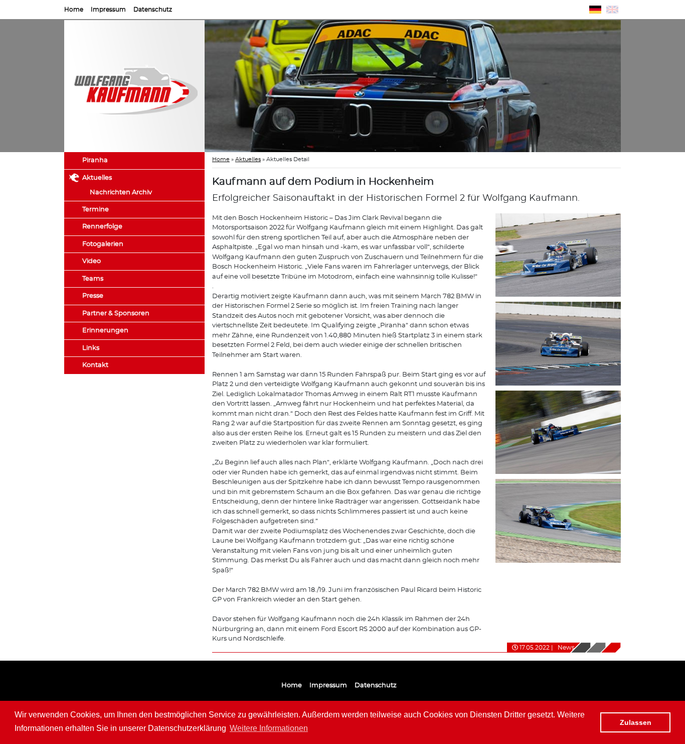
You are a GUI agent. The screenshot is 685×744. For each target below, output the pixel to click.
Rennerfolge (102, 226)
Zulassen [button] (635, 722)
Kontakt (95, 365)
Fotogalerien (102, 244)
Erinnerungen (105, 330)
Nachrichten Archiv (121, 192)
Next (636, 86)
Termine (95, 209)
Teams (92, 279)
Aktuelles (97, 178)
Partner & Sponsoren (115, 313)
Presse (92, 296)
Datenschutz (152, 10)
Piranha (95, 160)
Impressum (108, 10)
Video (91, 261)
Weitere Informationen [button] (269, 728)
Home (73, 10)
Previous (190, 86)
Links (90, 348)
